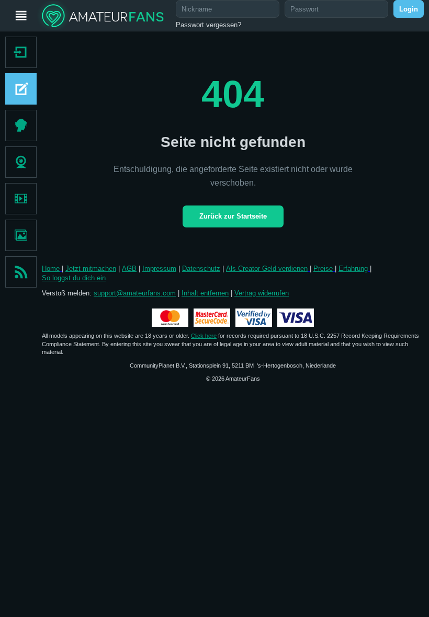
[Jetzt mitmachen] (18, 89)
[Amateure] (21, 125)
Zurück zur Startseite (233, 216)
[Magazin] (21, 272)
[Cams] (21, 162)
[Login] (18, 52)
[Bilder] (21, 235)
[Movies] (21, 198)
